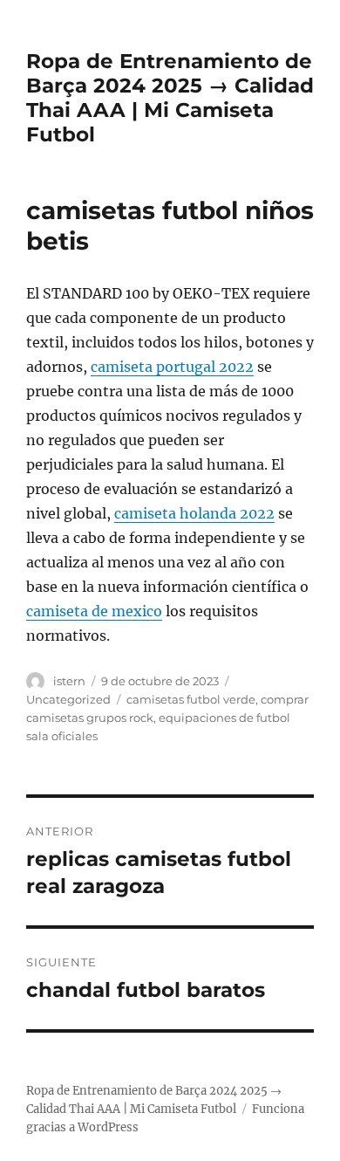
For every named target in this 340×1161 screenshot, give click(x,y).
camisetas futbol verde (190, 699)
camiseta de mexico (94, 611)
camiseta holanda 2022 (194, 513)
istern (69, 681)
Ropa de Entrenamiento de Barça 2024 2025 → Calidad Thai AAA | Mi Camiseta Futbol (170, 98)
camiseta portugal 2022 (172, 366)
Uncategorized (68, 699)
